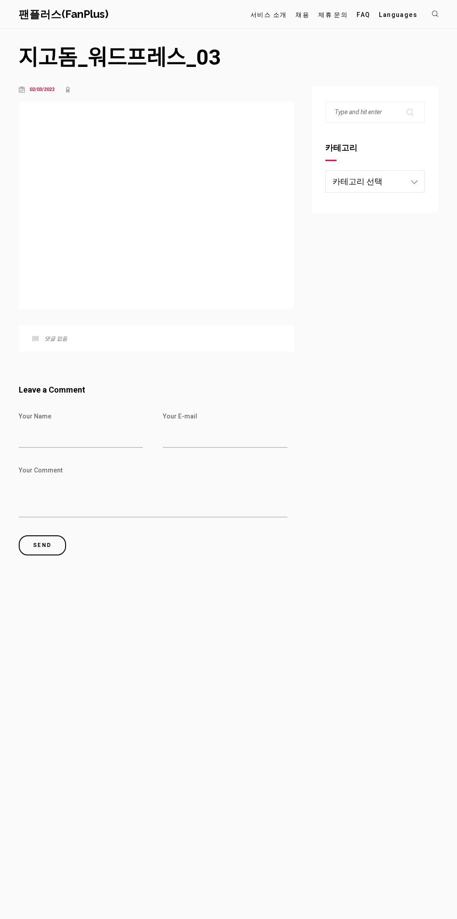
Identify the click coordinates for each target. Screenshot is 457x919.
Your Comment (40, 470)
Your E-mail (180, 416)
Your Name (35, 416)
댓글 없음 (56, 338)
